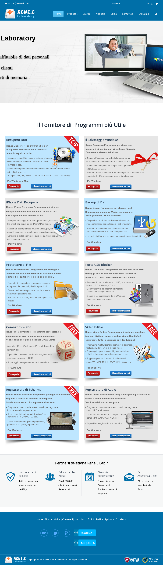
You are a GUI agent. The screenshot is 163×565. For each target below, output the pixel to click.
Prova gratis (14, 186)
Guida (57, 519)
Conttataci (67, 519)
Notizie (48, 519)
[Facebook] (148, 3)
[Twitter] (156, 3)
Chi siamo (121, 519)
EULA (91, 519)
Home (40, 519)
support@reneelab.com (18, 3)
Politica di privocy (105, 519)
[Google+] (152, 3)
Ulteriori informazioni (42, 186)
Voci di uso (80, 519)
